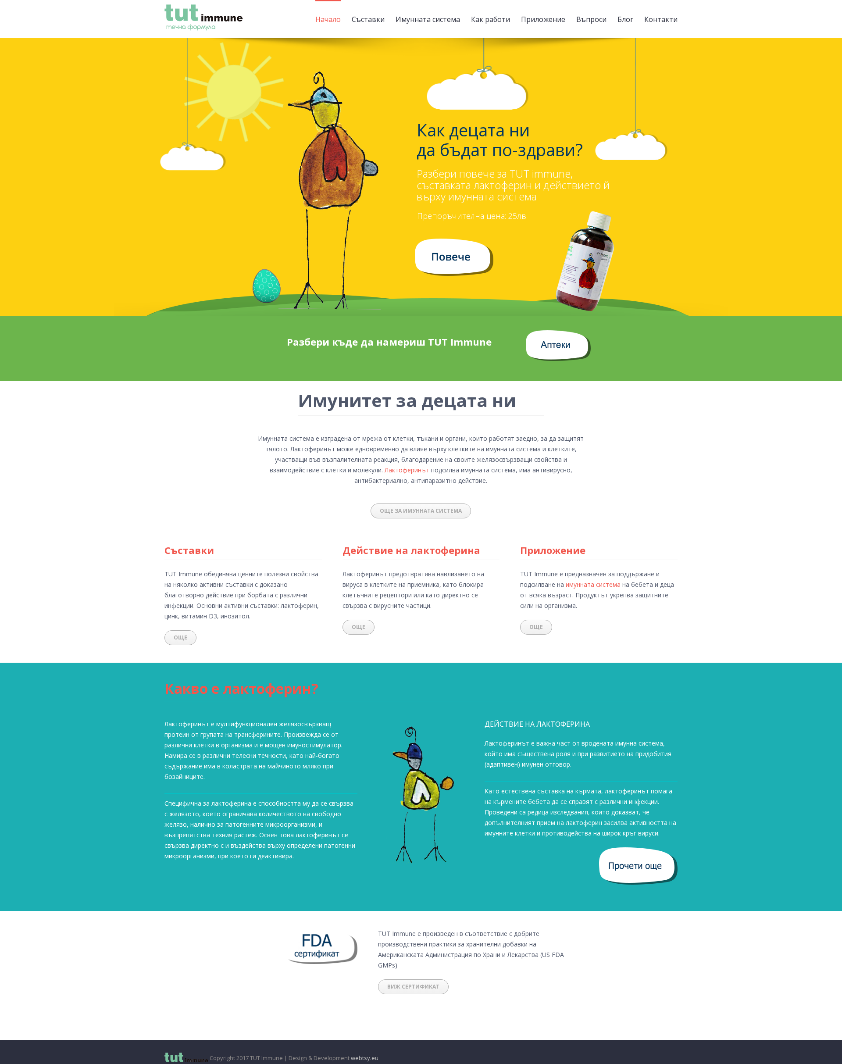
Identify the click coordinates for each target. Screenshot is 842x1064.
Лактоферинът (407, 470)
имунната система (593, 584)
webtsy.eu (364, 1058)
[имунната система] (454, 243)
